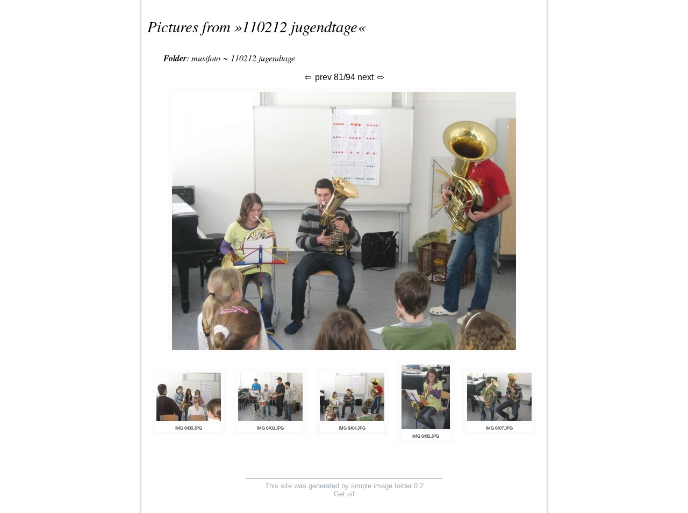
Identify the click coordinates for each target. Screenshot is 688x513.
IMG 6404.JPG (352, 428)
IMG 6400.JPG (188, 428)
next (366, 77)
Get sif (344, 494)
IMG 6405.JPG (425, 436)
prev (322, 77)
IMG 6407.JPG (499, 428)
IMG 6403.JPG (270, 428)
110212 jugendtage (299, 26)
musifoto (205, 57)
